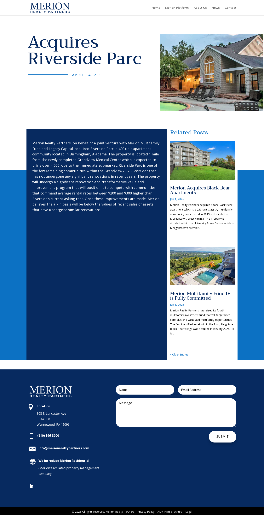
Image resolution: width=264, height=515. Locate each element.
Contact (230, 7)
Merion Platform (177, 7)
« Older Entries (179, 354)
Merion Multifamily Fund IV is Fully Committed (200, 296)
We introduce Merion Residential (63, 461)
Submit (222, 436)
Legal (188, 511)
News (216, 7)
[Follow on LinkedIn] (31, 486)
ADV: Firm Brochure (170, 511)
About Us (200, 7)
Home (156, 7)
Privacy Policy (146, 511)
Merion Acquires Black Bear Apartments (200, 190)
